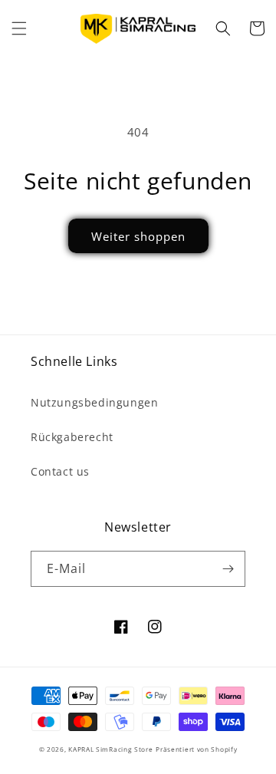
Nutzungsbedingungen (94, 402)
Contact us (60, 471)
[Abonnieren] (228, 569)
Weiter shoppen (138, 236)
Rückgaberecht (72, 437)
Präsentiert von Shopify (196, 749)
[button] (19, 28)
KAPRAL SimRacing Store (110, 749)
